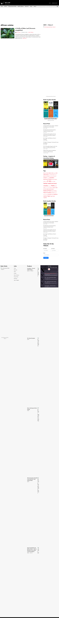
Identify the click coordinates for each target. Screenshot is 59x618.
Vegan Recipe (52, 196)
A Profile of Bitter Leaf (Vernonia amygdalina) (25, 29)
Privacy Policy (16, 276)
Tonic (52, 194)
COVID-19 (45, 177)
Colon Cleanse (51, 176)
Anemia (54, 173)
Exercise (52, 181)
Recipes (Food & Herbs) (12, 6)
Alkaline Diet (51, 173)
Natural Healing (54, 190)
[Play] (44, 167)
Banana (49, 174)
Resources (15, 269)
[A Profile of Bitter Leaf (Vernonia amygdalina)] (7, 33)
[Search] (57, 6)
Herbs (53, 186)
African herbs (45, 173)
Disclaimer (15, 278)
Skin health (46, 194)
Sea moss (56, 192)
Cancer (48, 176)
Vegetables (45, 197)
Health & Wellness (21, 6)
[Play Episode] (49, 269)
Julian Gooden (19, 32)
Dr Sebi (49, 181)
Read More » (25, 38)
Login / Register (16, 280)
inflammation (51, 187)
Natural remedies (47, 192)
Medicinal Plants (47, 191)
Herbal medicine (48, 183)
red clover (53, 192)
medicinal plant (51, 189)
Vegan (48, 196)
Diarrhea (53, 179)
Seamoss (44, 194)
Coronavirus (54, 176)
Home (2, 6)
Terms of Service (16, 275)
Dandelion (52, 177)
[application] (50, 164)
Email (44, 253)
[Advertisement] (29, 14)
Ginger (54, 181)
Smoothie (49, 194)
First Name (45, 248)
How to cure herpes (47, 187)
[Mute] (55, 167)
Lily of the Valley (46, 189)
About (15, 271)
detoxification (45, 179)
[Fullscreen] (57, 167)
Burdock (56, 174)
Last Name (53, 248)
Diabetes (50, 179)
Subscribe (46, 257)
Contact (15, 273)
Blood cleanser (53, 174)
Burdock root (45, 176)
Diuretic (46, 181)
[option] (49, 274)
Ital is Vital (55, 187)
